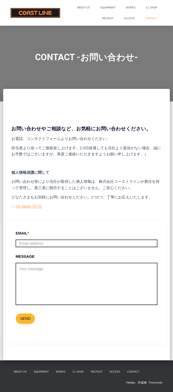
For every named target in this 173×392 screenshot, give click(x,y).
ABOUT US (83, 7)
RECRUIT (108, 18)
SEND (25, 318)
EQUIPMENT (107, 7)
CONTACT (151, 18)
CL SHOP (151, 7)
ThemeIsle (155, 382)
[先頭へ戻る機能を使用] (164, 383)
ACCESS (129, 18)
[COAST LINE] (35, 13)
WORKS (130, 7)
